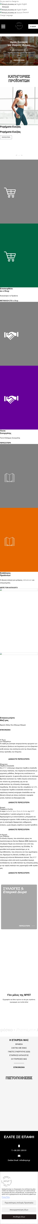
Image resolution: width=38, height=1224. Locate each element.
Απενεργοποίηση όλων (19, 1210)
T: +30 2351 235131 (19, 1150)
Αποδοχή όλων (19, 1217)
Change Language (6, 15)
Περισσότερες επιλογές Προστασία (19, 1203)
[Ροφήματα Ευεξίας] (19, 106)
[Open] (3, 26)
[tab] (4, 62)
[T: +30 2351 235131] (19, 1146)
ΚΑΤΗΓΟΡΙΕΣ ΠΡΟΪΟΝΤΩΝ (19, 78)
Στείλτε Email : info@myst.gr (19, 1160)
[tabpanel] (19, 51)
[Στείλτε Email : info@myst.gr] (19, 1156)
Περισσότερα (6, 137)
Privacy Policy (6, 1197)
